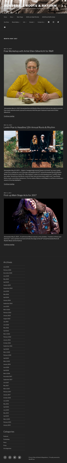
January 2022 (7, 340)
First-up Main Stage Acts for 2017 (20, 195)
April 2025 (6, 282)
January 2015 (7, 425)
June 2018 (6, 367)
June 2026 (6, 267)
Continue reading (9, 116)
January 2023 (7, 315)
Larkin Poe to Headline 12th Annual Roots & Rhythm (29, 127)
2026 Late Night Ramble (32, 17)
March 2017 (6, 388)
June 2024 (6, 291)
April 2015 (6, 416)
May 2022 (6, 327)
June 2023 (6, 306)
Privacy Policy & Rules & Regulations (38, 457)
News (5, 17)
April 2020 (6, 349)
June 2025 (6, 276)
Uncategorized (7, 448)
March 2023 (6, 309)
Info (24, 22)
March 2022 (6, 334)
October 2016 (7, 397)
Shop (11, 17)
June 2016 (6, 400)
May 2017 (6, 385)
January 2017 (6, 394)
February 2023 (7, 312)
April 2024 (6, 297)
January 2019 (7, 364)
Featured (5, 436)
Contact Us (41, 22)
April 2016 (6, 407)
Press (4, 445)
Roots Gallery (15, 22)
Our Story (6, 22)
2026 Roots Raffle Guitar (48, 17)
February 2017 (7, 391)
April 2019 (6, 358)
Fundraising (6, 439)
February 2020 (7, 355)
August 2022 (6, 318)
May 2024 (6, 294)
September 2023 (7, 303)
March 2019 (6, 361)
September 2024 (7, 288)
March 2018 (6, 373)
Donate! (31, 22)
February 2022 (7, 337)
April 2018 (6, 370)
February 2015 (7, 422)
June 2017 (6, 382)
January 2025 (7, 285)
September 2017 (7, 379)
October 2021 (7, 343)
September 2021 (7, 346)
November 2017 (7, 376)
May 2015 (6, 413)
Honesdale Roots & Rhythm (30, 5)
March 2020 (6, 352)
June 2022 (6, 324)
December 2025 (7, 273)
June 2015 (6, 410)
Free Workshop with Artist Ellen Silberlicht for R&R (28, 51)
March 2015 (6, 419)
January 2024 (7, 300)
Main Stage (20, 17)
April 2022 (6, 330)
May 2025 (6, 279)
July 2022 (5, 321)
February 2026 (7, 270)
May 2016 (6, 404)
